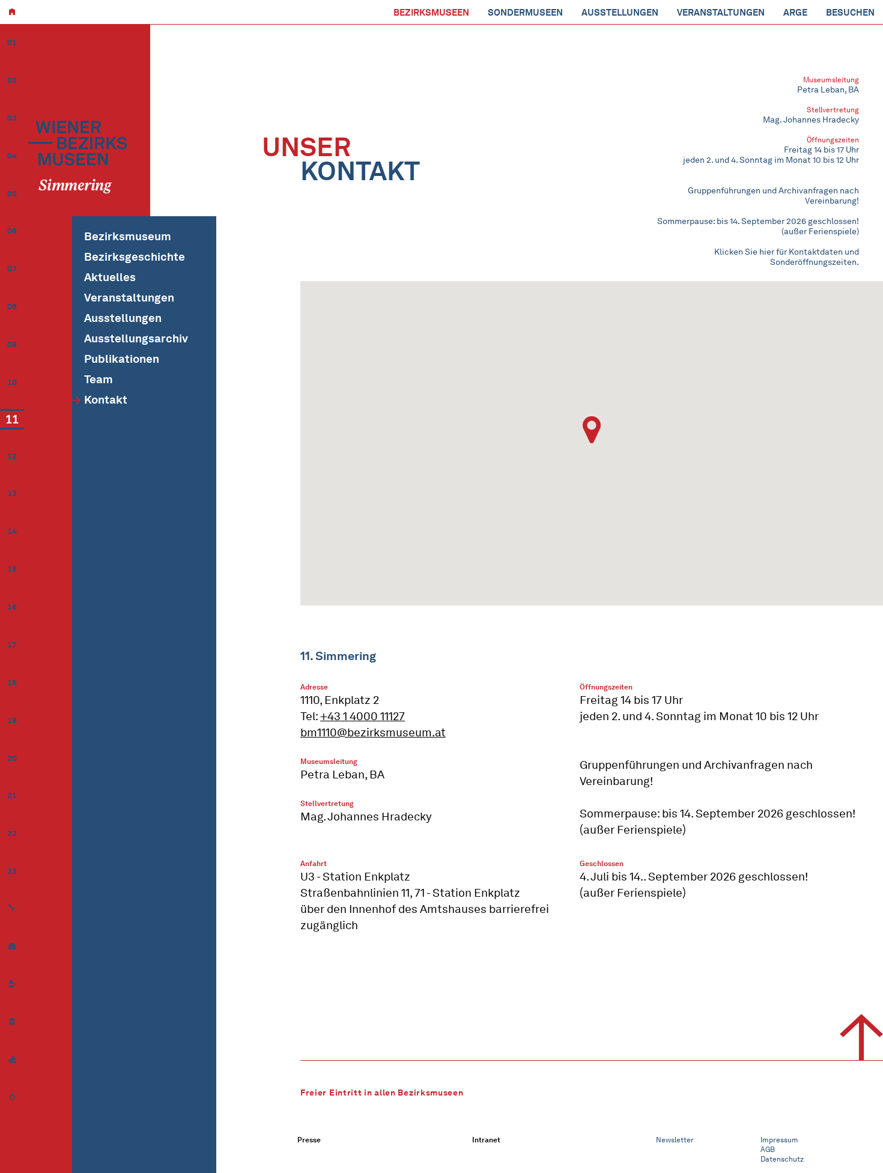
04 (12, 156)
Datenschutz (782, 1158)
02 (12, 80)
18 (12, 682)
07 (12, 269)
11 (12, 419)
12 (12, 456)
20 (12, 758)
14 (12, 531)
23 (12, 871)
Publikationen (121, 359)
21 (12, 795)
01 (12, 42)
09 (12, 344)
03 (12, 118)
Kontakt (105, 400)
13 (12, 493)
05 (12, 194)
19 (12, 720)
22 (12, 833)
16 (12, 607)
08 (12, 307)
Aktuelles (110, 277)
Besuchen (850, 12)
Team (98, 379)
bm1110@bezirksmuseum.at (373, 732)
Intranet (486, 1139)
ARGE (795, 12)
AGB (767, 1149)
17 (12, 645)
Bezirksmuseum (127, 236)
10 (12, 382)
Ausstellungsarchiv (136, 338)
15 (12, 569)
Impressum (779, 1139)
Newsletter (675, 1139)
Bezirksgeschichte (134, 257)
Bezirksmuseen (431, 12)
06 (12, 231)
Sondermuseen (525, 12)
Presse (309, 1139)
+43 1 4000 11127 (362, 716)
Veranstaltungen (721, 12)
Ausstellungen (619, 12)
